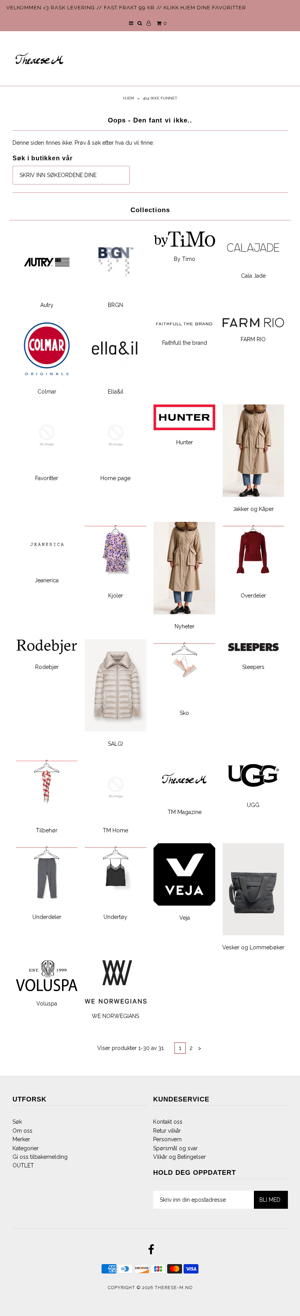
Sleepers (253, 667)
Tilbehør (46, 830)
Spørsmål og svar (175, 1148)
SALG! (115, 744)
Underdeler (46, 917)
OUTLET (23, 1165)
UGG (253, 805)
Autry (47, 305)
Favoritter (46, 478)
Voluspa (46, 1003)
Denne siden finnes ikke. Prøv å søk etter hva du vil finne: (83, 143)
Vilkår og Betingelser (179, 1157)
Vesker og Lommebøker (253, 947)
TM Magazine (185, 812)
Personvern (167, 1139)
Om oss (22, 1131)
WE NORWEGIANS (115, 1016)
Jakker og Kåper (253, 509)
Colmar (47, 391)
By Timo (184, 259)
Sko (184, 713)
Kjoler (115, 595)
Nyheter (185, 626)
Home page (115, 478)
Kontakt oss (167, 1122)
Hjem (128, 98)
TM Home (115, 830)
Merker (21, 1139)
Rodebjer (47, 667)
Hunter (184, 442)
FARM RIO (253, 339)
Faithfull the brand (184, 343)
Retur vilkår (167, 1131)
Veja (184, 918)
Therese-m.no (174, 1287)
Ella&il (115, 391)
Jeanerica (47, 580)
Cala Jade (253, 276)
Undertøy (115, 917)
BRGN (115, 305)
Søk (17, 1122)
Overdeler (253, 595)
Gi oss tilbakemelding (40, 1157)
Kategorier (25, 1148)
